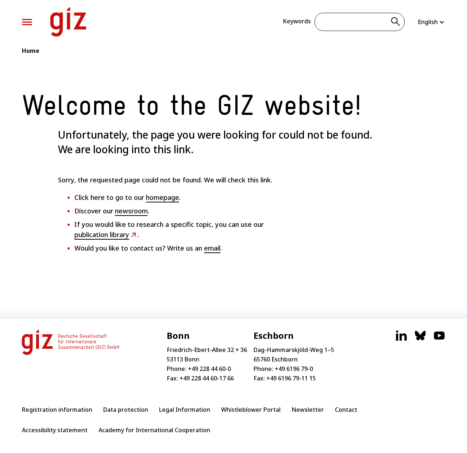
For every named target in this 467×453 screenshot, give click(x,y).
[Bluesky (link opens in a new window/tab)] (420, 339)
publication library (101, 234)
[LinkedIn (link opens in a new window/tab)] (401, 339)
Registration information (57, 410)
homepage (162, 197)
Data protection (125, 410)
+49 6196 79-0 (294, 369)
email (212, 248)
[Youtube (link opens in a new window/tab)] (439, 339)
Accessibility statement (55, 430)
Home (30, 51)
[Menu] (27, 22)
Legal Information (184, 410)
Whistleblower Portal (251, 410)
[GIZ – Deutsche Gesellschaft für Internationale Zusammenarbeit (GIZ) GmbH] (68, 21)
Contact (346, 410)
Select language (431, 22)
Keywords (297, 21)
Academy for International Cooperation (154, 430)
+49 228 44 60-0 (209, 369)
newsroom (131, 210)
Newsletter (308, 410)
